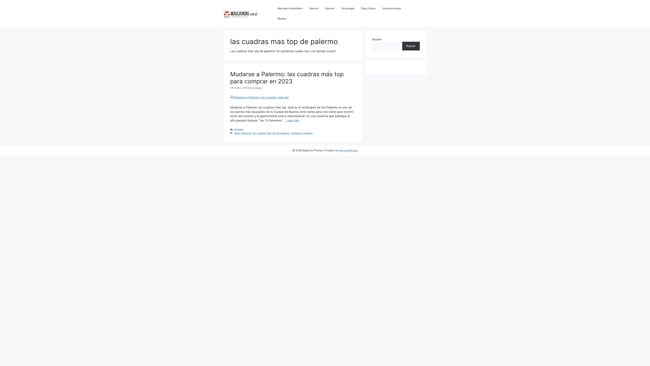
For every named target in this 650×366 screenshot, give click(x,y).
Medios (282, 18)
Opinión (329, 8)
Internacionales (392, 8)
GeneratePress (349, 150)
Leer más (293, 120)
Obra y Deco (368, 8)
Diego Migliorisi (242, 133)
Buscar (377, 39)
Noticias (238, 129)
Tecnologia (347, 8)
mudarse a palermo (302, 133)
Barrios (314, 8)
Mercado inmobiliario (290, 8)
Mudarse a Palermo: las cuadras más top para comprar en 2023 (287, 77)
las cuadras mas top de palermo (271, 133)
